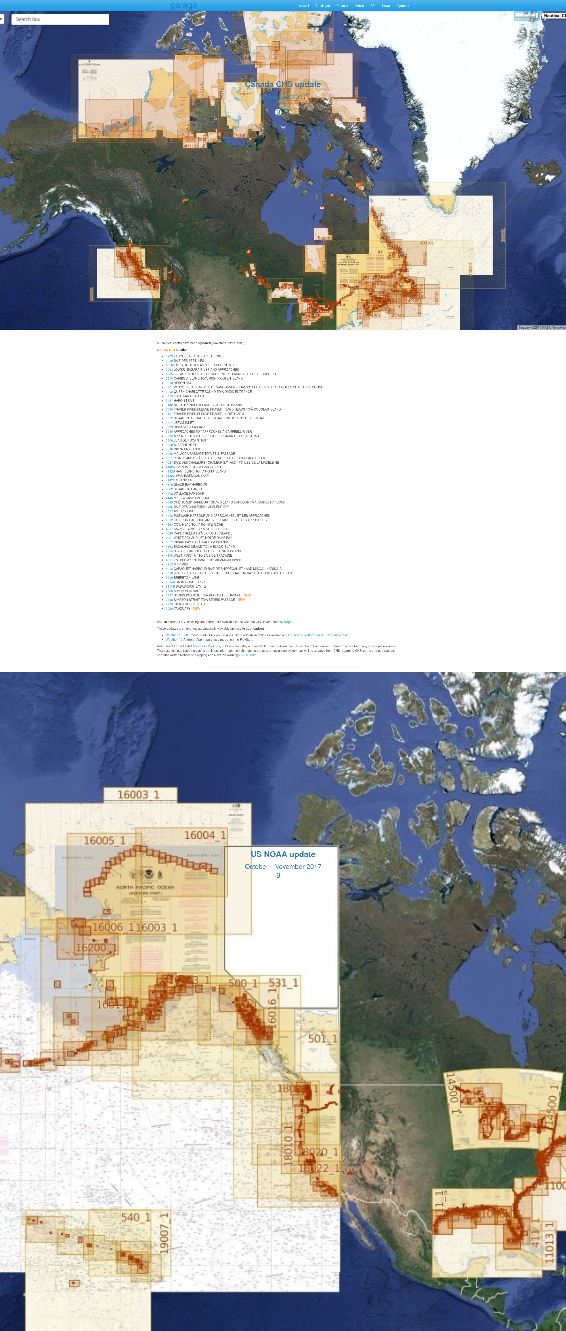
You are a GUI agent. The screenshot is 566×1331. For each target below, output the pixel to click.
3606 (169, 440)
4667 (169, 529)
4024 (169, 462)
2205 (169, 374)
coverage (285, 621)
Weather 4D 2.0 (177, 635)
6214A (170, 582)
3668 (169, 444)
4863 (169, 546)
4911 (169, 559)
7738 (169, 599)
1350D (170, 365)
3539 (169, 427)
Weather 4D (174, 639)
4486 (169, 506)
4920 (169, 573)
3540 (169, 431)
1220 (169, 360)
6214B (170, 586)
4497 (169, 511)
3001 (169, 387)
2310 (169, 378)
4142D (170, 480)
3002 (169, 391)
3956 (169, 453)
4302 (169, 489)
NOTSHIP (249, 655)
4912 (169, 564)
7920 (169, 608)
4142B (170, 471)
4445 (169, 498)
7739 (169, 604)
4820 (169, 533)
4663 (169, 524)
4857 (169, 542)
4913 (169, 568)
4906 (169, 555)
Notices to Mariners (206, 646)
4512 (169, 520)
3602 (169, 436)
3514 (169, 422)
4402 (169, 493)
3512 (169, 418)
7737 (169, 595)
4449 (169, 502)
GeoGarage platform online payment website (318, 635)
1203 (169, 356)
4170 (169, 484)
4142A (170, 467)
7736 (169, 590)
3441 (169, 400)
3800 (169, 449)
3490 (169, 409)
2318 (169, 382)
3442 (169, 405)
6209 (169, 577)
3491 (169, 413)
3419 (169, 396)
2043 (169, 369)
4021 (169, 458)
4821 (169, 537)
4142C (170, 475)
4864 (169, 551)
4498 (169, 515)
